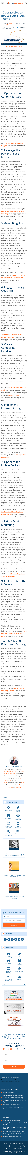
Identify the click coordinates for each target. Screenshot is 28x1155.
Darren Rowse (9, 23)
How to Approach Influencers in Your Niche (14, 633)
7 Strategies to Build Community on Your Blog (14, 1101)
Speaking (22, 1146)
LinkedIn (18, 787)
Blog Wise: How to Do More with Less (13, 1131)
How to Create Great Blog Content (12, 1095)
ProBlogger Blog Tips (10, 771)
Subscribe (14, 925)
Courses (15, 1146)
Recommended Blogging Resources (12, 1136)
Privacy (8, 1148)
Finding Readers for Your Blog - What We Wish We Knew (14, 876)
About (5, 1143)
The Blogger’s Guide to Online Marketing (14, 1134)
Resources (5, 1146)
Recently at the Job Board (10, 1077)
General (11, 27)
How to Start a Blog (8, 1092)
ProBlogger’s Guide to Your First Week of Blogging (14, 1123)
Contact (19, 1148)
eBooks (21, 1143)
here (22, 783)
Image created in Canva (14, 47)
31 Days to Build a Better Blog (11, 1120)
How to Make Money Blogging (11, 1104)
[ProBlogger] (15, 3)
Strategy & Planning (7, 28)
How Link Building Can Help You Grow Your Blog (14, 897)
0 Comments (22, 27)
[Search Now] (23, 797)
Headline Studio (13, 395)
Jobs (10, 1146)
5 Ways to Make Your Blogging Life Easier (12, 1108)
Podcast (15, 1143)
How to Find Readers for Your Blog (12, 1098)
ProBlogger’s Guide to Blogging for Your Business (14, 1128)
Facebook (10, 787)
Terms (14, 1148)
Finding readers (5, 27)
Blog (10, 1143)
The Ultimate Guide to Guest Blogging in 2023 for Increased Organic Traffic (14, 854)
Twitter (21, 785)
